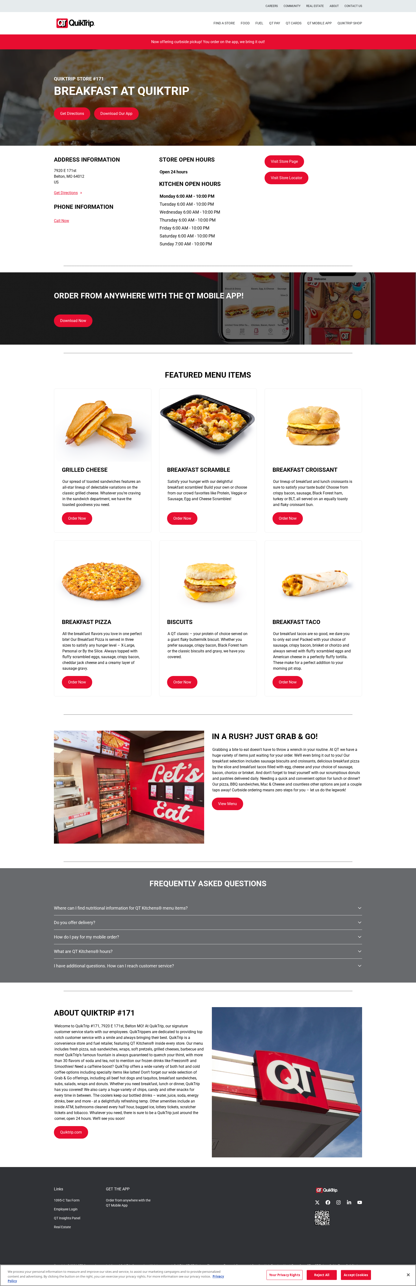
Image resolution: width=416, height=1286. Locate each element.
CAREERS (272, 6)
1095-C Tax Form (66, 1200)
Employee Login (66, 1209)
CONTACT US (353, 6)
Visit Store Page (284, 161)
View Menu (227, 803)
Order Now (77, 518)
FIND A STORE (224, 23)
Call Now (61, 220)
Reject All (321, 1275)
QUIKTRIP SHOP (350, 23)
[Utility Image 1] (322, 1218)
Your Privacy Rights (284, 1275)
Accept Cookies (356, 1275)
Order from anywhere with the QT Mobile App (128, 1202)
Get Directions (72, 113)
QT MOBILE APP (319, 23)
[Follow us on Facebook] (327, 1202)
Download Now (73, 320)
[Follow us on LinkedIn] (349, 1202)
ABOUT (334, 6)
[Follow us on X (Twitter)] (317, 1202)
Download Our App (116, 113)
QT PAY (274, 23)
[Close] (408, 1274)
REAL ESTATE (315, 6)
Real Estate (62, 1227)
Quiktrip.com (71, 1132)
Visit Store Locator (286, 178)
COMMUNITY (292, 6)
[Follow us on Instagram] (338, 1202)
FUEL (259, 23)
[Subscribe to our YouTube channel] (359, 1202)
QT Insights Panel (67, 1218)
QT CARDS (293, 23)
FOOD (245, 23)
